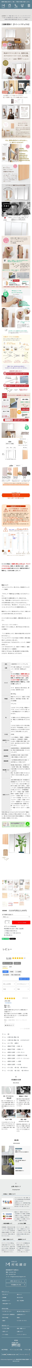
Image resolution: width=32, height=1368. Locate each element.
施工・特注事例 (20, 1300)
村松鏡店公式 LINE (16, 1285)
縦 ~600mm (25, 1070)
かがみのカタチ (26, 17)
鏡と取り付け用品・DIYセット (16, 17)
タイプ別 (10, 1043)
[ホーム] (3, 6)
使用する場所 (11, 1052)
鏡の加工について (6, 1300)
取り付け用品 (7, 17)
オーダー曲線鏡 (24, 19)
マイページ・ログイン (22, 1334)
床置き (3, 1320)
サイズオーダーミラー (18, 15)
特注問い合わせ (17, 19)
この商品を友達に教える (10, 931)
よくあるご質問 (5, 1328)
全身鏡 (9, 19)
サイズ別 (10, 1067)
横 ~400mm (24, 1067)
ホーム (4, 1034)
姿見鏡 (6, 19)
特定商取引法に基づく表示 (12, 1354)
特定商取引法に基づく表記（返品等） (14, 928)
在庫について (20, 1331)
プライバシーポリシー (24, 1354)
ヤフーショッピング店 (16, 1349)
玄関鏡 (12, 19)
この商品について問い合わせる (12, 933)
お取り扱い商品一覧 (13, 1037)
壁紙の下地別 (11, 1046)
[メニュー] (29, 6)
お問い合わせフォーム (16, 1281)
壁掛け (17, 1043)
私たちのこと (5, 1294)
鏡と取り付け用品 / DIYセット (23, 1311)
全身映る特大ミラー (21, 1314)
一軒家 (19, 1061)
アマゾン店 (27, 1349)
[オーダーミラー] (9, 6)
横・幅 (17, 1067)
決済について (5, 1331)
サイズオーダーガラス (22, 1320)
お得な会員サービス (6, 1303)
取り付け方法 (20, 1297)
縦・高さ (17, 1070)
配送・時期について (21, 1328)
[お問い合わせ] (16, 6)
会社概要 (4, 1297)
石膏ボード (20, 1049)
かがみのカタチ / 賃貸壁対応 (8, 1314)
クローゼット (21, 1052)
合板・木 (19, 1046)
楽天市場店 (5, 1349)
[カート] (22, 6)
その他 (19, 1064)
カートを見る (5, 1334)
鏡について (19, 1294)
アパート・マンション (23, 1058)
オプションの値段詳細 (10, 926)
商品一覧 (11, 15)
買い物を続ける (8, 935)
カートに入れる (22, 922)
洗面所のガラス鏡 (22, 1055)
